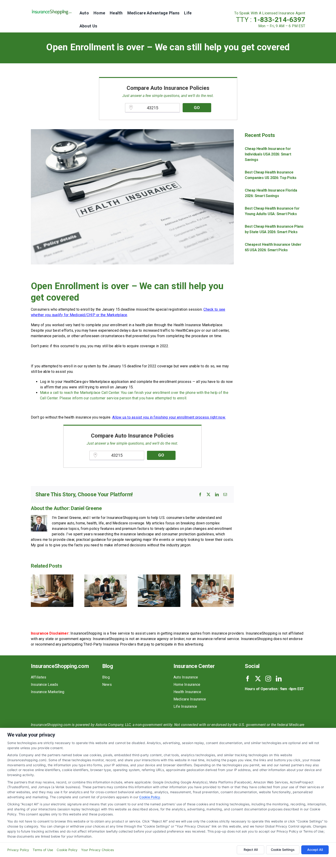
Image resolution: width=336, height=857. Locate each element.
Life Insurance (185, 706)
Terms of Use (43, 850)
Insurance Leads (44, 684)
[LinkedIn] (217, 494)
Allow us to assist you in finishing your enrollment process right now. (169, 417)
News (107, 684)
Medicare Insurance (189, 699)
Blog (106, 677)
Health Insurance (187, 692)
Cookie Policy (149, 797)
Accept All (315, 850)
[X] (208, 494)
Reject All (251, 850)
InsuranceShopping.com (60, 666)
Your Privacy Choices (97, 850)
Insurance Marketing (47, 692)
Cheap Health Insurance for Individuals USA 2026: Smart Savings (268, 154)
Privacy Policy (18, 850)
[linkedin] (279, 678)
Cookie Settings (283, 850)
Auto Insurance (185, 677)
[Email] (225, 494)
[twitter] (258, 678)
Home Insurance (186, 684)
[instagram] (268, 678)
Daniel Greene (86, 508)
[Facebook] (200, 494)
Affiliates (38, 677)
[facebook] (248, 678)
